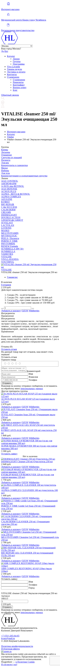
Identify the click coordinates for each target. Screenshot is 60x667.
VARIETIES (7, 254)
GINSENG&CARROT (12, 220)
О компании (13, 77)
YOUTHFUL (7, 262)
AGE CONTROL (9, 181)
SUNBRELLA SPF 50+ (12, 249)
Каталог (11, 56)
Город (32, 588)
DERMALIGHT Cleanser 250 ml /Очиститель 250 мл (27, 461)
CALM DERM (8, 209)
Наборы (5, 170)
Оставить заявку (9, 453)
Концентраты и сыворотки (14, 165)
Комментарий (33, 371)
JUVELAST (7, 222)
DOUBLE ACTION (10, 217)
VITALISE (6, 256)
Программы (19, 64)
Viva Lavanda (13, 66)
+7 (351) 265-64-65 (10, 636)
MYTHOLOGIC (9, 236)
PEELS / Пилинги (10, 238)
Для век (5, 162)
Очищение (6, 155)
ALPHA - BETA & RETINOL (15, 194)
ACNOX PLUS (8, 191)
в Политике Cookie (25, 662)
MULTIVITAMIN (9, 233)
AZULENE (6, 199)
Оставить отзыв (9, 349)
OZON (25, 310)
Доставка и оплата (16, 72)
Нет (6, 51)
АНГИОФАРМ (8, 183)
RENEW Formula (9, 246)
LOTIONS (6, 228)
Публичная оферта (10, 649)
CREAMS (6, 212)
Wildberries (34, 310)
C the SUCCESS (9, 207)
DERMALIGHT (9, 215)
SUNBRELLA (8, 251)
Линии (16, 59)
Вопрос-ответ (19, 87)
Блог (15, 90)
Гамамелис (12, 277)
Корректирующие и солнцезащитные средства (24, 176)
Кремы (4, 149)
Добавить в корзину (11, 310)
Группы (17, 61)
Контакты (12, 74)
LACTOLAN (7, 225)
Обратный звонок (10, 95)
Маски (4, 168)
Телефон (33, 380)
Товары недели (14, 69)
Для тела (5, 173)
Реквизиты (18, 82)
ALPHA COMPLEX (11, 196)
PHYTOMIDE (8, 243)
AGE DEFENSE (9, 189)
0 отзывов (6, 284)
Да (2, 51)
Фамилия (33, 377)
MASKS (5, 230)
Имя (31, 374)
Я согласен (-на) (9, 664)
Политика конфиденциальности (17, 646)
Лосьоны (5, 152)
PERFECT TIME (9, 241)
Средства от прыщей (11, 157)
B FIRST (5, 202)
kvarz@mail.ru (8, 638)
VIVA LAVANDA (10, 259)
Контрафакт (19, 85)
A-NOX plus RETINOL (12, 186)
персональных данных (32, 388)
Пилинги (5, 160)
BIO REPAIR (7, 204)
